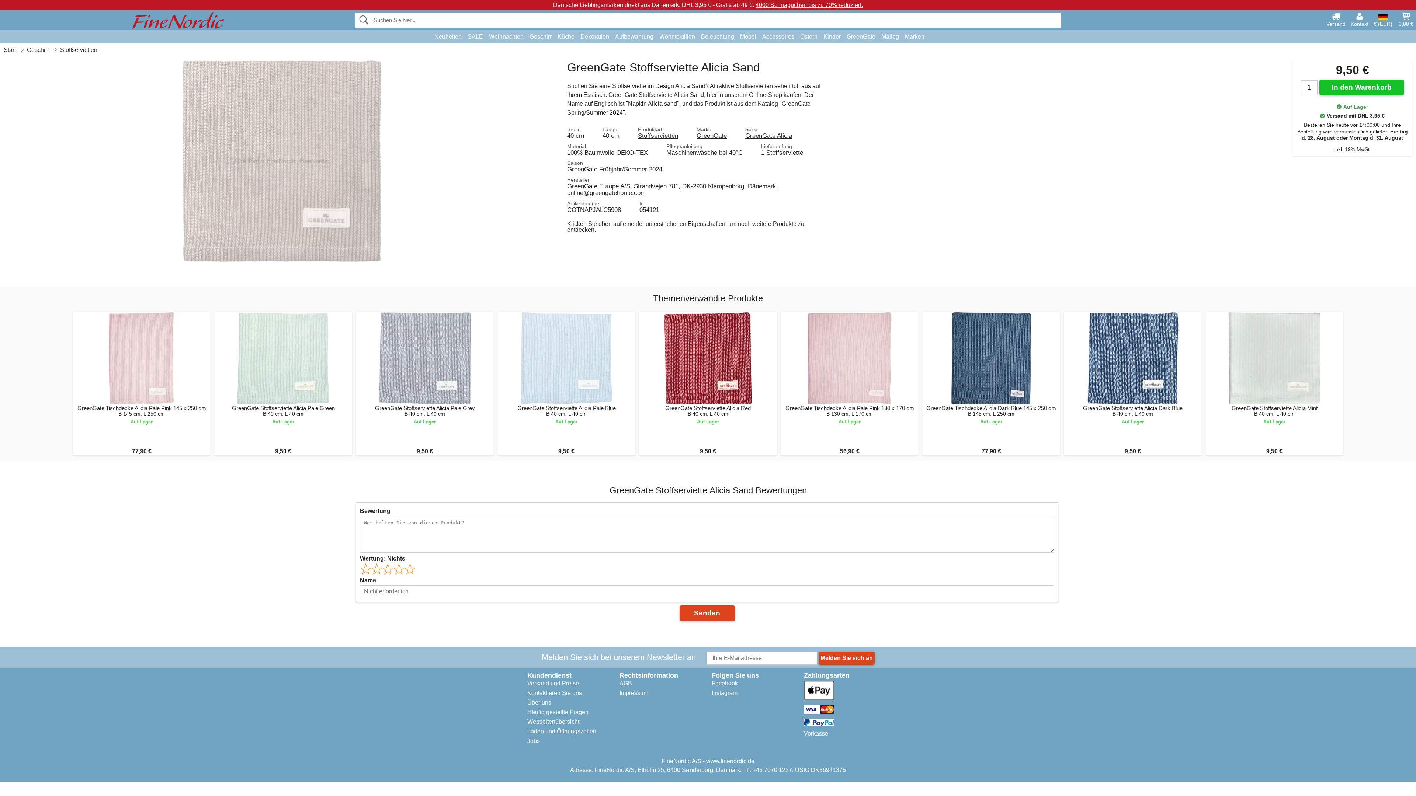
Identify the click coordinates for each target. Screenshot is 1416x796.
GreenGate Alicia (768, 135)
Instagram (725, 693)
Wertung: (382, 558)
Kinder (832, 37)
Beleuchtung (717, 37)
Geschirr (541, 37)
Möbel (748, 37)
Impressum (634, 693)
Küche (566, 37)
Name (368, 580)
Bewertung (375, 511)
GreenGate (861, 37)
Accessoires (778, 37)
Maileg (890, 37)
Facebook (725, 683)
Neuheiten (448, 37)
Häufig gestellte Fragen (558, 712)
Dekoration (594, 37)
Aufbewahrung (634, 37)
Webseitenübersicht (553, 722)
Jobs (533, 741)
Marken (914, 37)
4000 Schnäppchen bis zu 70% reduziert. (809, 5)
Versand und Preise (553, 683)
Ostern (809, 37)
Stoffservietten (658, 135)
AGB (626, 683)
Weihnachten (506, 37)
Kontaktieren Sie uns (554, 693)
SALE (475, 37)
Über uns (539, 702)
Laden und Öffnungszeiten (561, 731)
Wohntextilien (677, 37)
